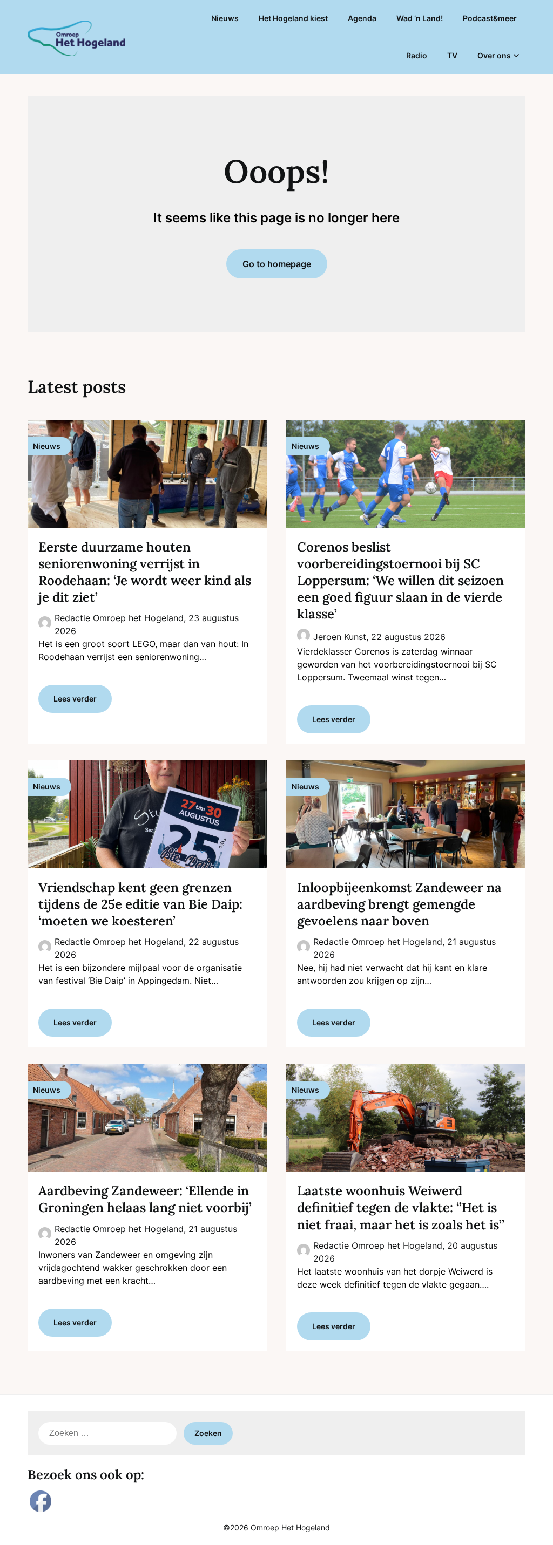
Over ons (494, 55)
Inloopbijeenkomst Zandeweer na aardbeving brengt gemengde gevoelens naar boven (399, 904)
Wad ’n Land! (419, 18)
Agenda (362, 18)
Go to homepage (276, 263)
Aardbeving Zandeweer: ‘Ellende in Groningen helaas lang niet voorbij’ (145, 1199)
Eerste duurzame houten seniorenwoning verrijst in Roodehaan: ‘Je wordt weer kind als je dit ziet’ (144, 572)
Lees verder (75, 698)
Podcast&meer (490, 18)
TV (452, 55)
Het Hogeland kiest (293, 18)
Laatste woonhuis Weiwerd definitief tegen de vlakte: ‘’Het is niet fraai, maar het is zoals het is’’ (400, 1207)
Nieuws (225, 18)
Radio (416, 55)
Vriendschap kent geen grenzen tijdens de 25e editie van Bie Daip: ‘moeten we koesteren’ (140, 904)
